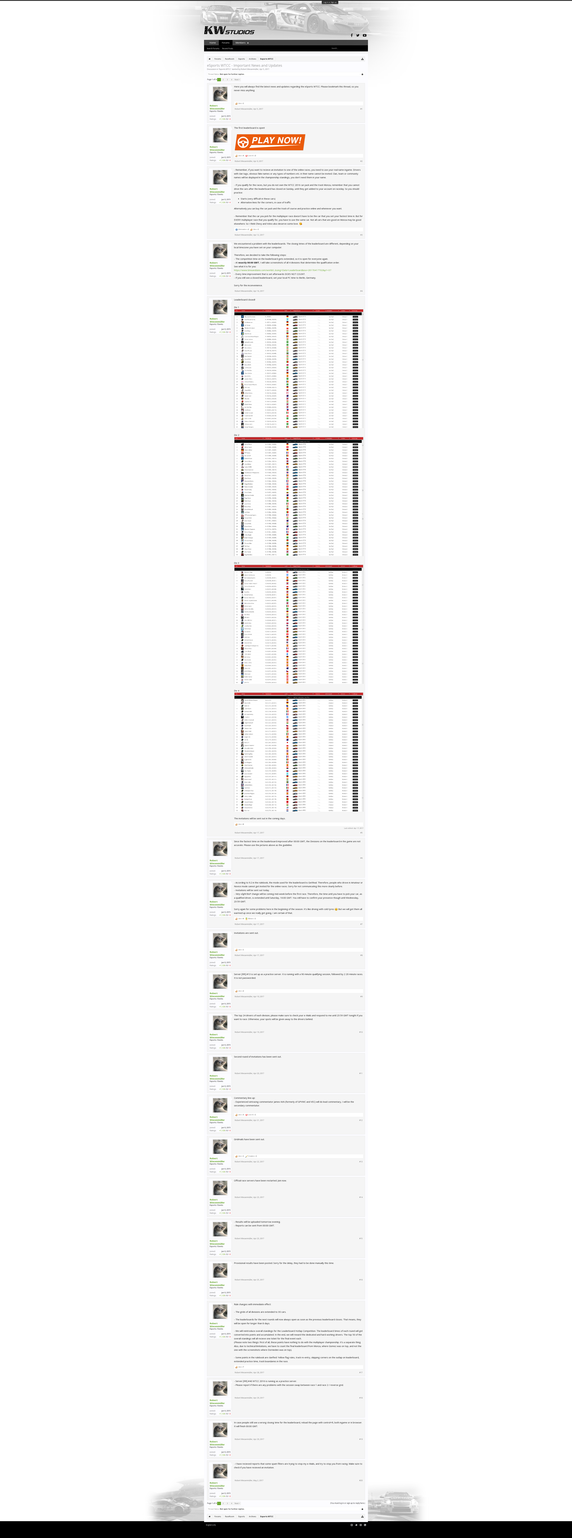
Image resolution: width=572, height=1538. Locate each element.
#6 (361, 858)
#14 (361, 1197)
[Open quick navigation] (362, 58)
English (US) (211, 1525)
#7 (361, 924)
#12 (361, 1120)
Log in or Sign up (330, 2)
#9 (361, 996)
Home (212, 42)
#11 (361, 1073)
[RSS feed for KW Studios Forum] (365, 1525)
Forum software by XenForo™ (229, 1530)
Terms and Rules (360, 1530)
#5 (361, 833)
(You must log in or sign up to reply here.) (347, 1503)
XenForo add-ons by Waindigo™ (217, 1532)
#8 (361, 955)
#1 (361, 109)
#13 (361, 1162)
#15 (361, 1238)
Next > (237, 79)
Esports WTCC (225, 69)
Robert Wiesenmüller (250, 69)
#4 (361, 291)
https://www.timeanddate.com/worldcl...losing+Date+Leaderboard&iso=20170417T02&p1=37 (282, 270)
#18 (361, 1398)
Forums (226, 42)
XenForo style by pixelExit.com (229, 1534)
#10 (361, 1032)
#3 (361, 235)
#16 (361, 1280)
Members (240, 42)
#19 (361, 1439)
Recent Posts (227, 48)
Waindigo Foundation (244, 1532)
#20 (361, 1480)
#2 (361, 161)
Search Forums (213, 48)
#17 (361, 1372)
